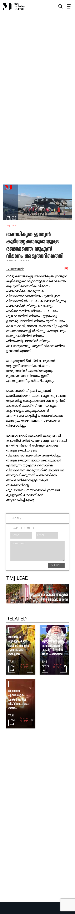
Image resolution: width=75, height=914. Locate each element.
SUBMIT (56, 565)
